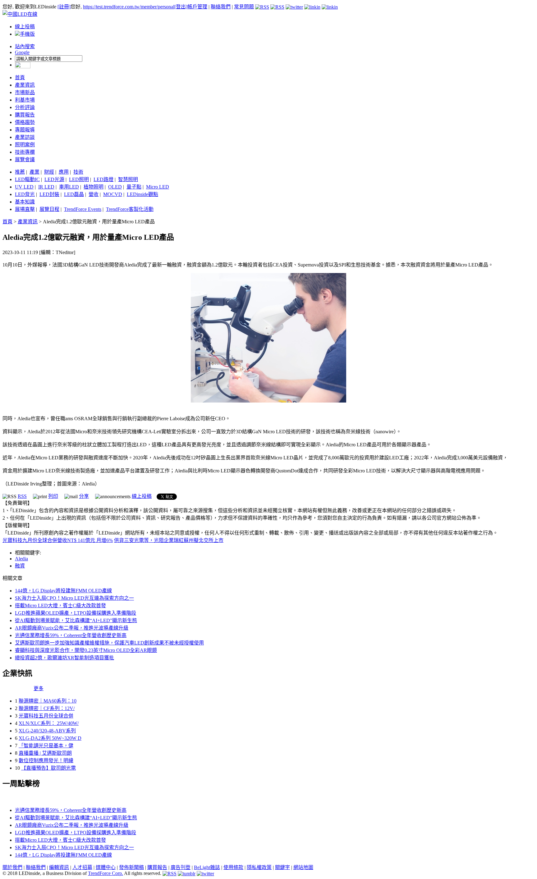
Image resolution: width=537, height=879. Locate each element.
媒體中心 (106, 867)
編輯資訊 (59, 867)
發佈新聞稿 (131, 867)
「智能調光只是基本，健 (46, 745)
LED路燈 (103, 179)
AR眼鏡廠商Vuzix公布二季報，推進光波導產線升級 (71, 628)
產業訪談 (25, 137)
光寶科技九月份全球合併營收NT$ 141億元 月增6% (57, 540)
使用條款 (233, 867)
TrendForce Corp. (105, 873)
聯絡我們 (221, 6)
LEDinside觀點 (142, 194)
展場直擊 (25, 209)
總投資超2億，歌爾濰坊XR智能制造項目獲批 (64, 657)
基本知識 (25, 201)
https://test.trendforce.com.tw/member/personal (128, 6)
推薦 (20, 172)
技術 (78, 172)
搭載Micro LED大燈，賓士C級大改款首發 (60, 605)
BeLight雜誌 (207, 867)
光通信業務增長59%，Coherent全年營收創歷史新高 (70, 635)
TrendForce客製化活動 (130, 209)
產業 (34, 172)
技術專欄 (25, 152)
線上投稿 (25, 26)
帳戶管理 (197, 6)
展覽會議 (25, 159)
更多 (39, 688)
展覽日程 (49, 209)
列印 (53, 496)
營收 (94, 194)
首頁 (20, 77)
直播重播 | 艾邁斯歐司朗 (45, 753)
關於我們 (12, 867)
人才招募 (82, 867)
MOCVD (112, 194)
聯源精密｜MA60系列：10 (47, 701)
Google (22, 52)
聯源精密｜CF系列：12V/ (47, 708)
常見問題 (244, 6)
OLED (115, 186)
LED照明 (79, 179)
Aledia (21, 558)
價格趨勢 (25, 122)
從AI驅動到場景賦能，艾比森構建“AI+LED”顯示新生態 (76, 620)
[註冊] (64, 6)
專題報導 (25, 129)
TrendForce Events (82, 209)
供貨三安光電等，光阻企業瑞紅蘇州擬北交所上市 (168, 540)
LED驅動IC (27, 179)
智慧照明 (128, 179)
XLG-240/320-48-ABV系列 (47, 730)
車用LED (69, 186)
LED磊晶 (74, 194)
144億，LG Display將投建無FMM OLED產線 (63, 590)
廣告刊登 (180, 867)
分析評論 (25, 107)
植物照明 (93, 186)
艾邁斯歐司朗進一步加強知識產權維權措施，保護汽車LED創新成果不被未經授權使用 (109, 642)
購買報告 (25, 114)
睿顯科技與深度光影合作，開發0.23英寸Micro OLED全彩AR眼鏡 (86, 650)
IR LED (46, 186)
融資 (20, 565)
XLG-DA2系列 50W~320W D (50, 738)
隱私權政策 (259, 867)
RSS (22, 496)
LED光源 (54, 179)
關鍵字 (282, 867)
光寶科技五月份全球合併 (46, 715)
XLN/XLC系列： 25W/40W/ (49, 723)
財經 (49, 172)
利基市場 (25, 99)
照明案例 (25, 144)
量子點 (133, 186)
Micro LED (157, 186)
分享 (84, 496)
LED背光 (25, 194)
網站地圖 (303, 867)
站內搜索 (25, 46)
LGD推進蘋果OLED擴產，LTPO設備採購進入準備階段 (75, 613)
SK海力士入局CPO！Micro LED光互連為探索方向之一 (74, 598)
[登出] (180, 6)
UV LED (24, 186)
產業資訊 (25, 85)
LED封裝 (49, 194)
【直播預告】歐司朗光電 (48, 768)
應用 (64, 172)
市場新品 (25, 92)
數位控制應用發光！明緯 (46, 760)
